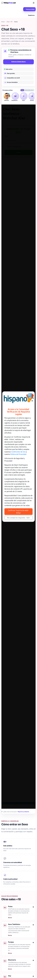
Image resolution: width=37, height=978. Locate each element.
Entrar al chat (29, 9)
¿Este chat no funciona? (15, 811)
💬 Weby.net (8, 3)
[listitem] (6, 97)
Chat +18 (9, 21)
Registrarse (31, 15)
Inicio (3, 21)
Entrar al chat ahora (18, 62)
